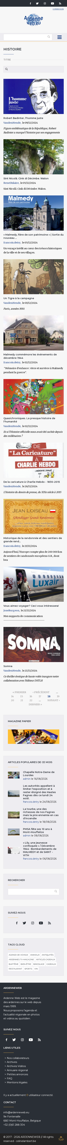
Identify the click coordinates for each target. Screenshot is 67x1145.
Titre (7, 59)
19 (58, 696)
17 (40, 696)
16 (31, 696)
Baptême (13, 964)
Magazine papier (33, 736)
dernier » (35, 704)
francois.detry (11, 242)
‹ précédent (41, 692)
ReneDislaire (11, 182)
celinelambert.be (26, 1141)
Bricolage (38, 964)
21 (21, 700)
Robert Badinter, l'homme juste (23, 118)
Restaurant (15, 969)
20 (12, 700)
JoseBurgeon (11, 610)
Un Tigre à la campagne (18, 298)
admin (27, 778)
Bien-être (26, 964)
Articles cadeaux (45, 959)
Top (61, 1139)
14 (12, 696)
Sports (28, 969)
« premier (19, 692)
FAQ (9, 1078)
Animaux (35, 955)
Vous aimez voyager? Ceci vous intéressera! (31, 605)
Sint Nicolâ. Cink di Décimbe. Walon (26, 178)
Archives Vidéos (16, 1066)
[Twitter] (37, 4)
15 (21, 696)
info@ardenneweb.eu (16, 1112)
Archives (12, 1062)
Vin (36, 969)
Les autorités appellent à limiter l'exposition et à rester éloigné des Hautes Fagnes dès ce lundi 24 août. (39, 792)
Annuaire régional (17, 1070)
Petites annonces (17, 1074)
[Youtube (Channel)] (52, 4)
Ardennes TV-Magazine (21, 959)
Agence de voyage (18, 955)
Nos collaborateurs (18, 1058)
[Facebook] (30, 4)
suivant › (53, 700)
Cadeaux (51, 964)
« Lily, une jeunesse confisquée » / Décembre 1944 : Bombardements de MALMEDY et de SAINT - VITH (39, 849)
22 (31, 700)
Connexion (58, 9)
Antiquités (47, 955)
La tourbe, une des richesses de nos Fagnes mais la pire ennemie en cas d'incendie (41, 813)
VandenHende (12, 122)
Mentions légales (17, 1082)
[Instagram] (45, 4)
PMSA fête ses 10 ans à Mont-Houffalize (37, 831)
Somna (7, 666)
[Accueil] (33, 25)
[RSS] (60, 4)
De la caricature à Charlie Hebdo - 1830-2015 (31, 481)
